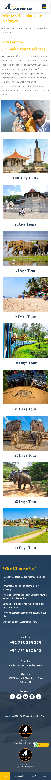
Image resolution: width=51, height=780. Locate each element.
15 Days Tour (25, 455)
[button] (44, 6)
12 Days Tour (25, 408)
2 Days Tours (25, 224)
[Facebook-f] (19, 696)
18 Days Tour (26, 501)
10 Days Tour (25, 362)
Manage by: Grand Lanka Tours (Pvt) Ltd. (25, 741)
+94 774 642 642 (25, 650)
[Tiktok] (38, 696)
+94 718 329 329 (25, 643)
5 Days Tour (25, 270)
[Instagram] (32, 696)
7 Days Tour (25, 316)
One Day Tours (25, 177)
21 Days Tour (25, 547)
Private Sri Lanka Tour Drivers (35, 716)
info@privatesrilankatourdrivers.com (25, 665)
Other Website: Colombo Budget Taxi (26, 765)
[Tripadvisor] (12, 696)
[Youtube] (25, 696)
